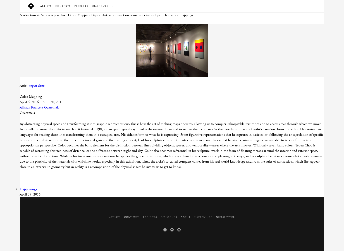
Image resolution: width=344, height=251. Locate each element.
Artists (46, 6)
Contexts (63, 6)
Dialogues (100, 6)
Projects (81, 6)
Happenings (28, 189)
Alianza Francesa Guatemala (39, 107)
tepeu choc (36, 85)
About (186, 217)
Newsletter (225, 217)
